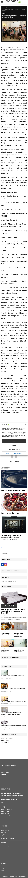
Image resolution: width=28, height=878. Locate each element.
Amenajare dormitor (6, 816)
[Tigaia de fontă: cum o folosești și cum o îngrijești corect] (7, 626)
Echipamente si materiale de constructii (11, 847)
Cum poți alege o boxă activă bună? (13, 490)
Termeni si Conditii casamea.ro (9, 799)
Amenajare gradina (5, 770)
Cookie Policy (8, 453)
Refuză (14, 445)
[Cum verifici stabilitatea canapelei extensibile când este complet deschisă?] (14, 599)
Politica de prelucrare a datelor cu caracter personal (12, 796)
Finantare (3, 832)
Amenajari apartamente (7, 738)
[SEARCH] (25, 553)
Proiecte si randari (5, 845)
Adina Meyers (6, 19)
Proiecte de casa (5, 830)
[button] (25, 425)
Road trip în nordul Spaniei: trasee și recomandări (5, 650)
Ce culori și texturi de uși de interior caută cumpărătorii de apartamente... (20, 634)
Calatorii (3, 870)
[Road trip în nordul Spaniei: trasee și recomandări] (7, 643)
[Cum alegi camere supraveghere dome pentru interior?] (20, 643)
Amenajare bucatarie (6, 809)
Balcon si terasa (5, 772)
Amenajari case (5, 740)
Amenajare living (5, 813)
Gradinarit (3, 774)
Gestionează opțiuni (14, 449)
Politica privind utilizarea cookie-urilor (11, 793)
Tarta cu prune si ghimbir (10, 513)
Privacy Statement (17, 453)
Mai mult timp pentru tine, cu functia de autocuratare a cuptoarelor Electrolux (11, 538)
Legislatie (3, 835)
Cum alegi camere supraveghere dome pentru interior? (19, 650)
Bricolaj (3, 807)
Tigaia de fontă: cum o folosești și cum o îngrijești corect (6, 633)
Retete (2, 868)
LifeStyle (3, 13)
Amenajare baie (5, 811)
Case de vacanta (5, 742)
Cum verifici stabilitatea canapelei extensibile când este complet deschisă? (13, 611)
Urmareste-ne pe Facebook (10, 657)
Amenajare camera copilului (8, 818)
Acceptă (14, 441)
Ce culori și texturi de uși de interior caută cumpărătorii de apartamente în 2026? (11, 713)
